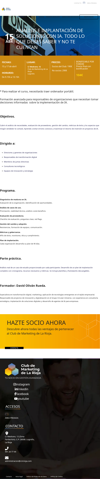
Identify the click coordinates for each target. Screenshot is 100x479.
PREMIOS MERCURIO (53, 17)
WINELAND (31, 17)
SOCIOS (41, 17)
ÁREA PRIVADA (92, 3)
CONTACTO (77, 3)
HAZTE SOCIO (88, 17)
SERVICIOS (20, 17)
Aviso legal (19, 476)
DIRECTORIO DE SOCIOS (70, 17)
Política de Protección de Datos (37, 476)
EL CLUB (10, 17)
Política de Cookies (57, 476)
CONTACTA (14, 348)
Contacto (9, 476)
